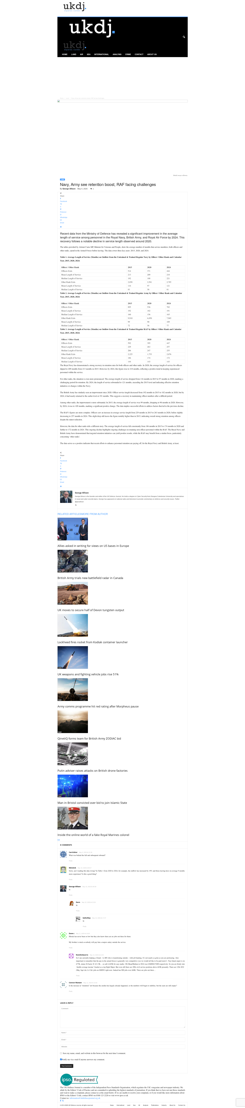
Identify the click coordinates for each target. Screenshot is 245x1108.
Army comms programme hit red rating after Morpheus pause (98, 706)
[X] (76, 505)
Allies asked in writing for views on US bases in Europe (93, 546)
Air (81, 54)
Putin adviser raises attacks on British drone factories (93, 770)
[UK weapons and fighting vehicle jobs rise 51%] (123, 657)
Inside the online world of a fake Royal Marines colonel (93, 835)
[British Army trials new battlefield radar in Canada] (123, 561)
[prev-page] (58, 840)
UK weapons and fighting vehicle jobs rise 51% (88, 674)
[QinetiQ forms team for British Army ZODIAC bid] (123, 721)
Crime (128, 54)
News (112, 1105)
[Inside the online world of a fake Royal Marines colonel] (123, 818)
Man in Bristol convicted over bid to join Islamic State (92, 803)
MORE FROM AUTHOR (95, 514)
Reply (70, 861)
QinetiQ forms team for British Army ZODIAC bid (89, 738)
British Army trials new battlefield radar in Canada (90, 578)
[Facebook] (61, 1100)
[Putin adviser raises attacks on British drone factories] (123, 753)
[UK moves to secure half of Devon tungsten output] (123, 593)
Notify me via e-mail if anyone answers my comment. (83, 1059)
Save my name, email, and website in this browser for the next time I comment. (94, 1053)
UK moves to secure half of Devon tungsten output (91, 610)
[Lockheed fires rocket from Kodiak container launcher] (123, 625)
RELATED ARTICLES (70, 514)
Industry (164, 1105)
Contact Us (181, 1105)
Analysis (117, 54)
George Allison (69, 188)
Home (64, 54)
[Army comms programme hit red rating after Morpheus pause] (123, 689)
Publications (155, 1105)
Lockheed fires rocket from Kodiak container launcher (93, 642)
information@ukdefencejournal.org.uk (85, 1098)
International (101, 54)
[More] (122, 227)
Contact (139, 54)
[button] (184, 37)
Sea (88, 54)
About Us (152, 54)
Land (73, 54)
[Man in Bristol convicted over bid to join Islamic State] (123, 786)
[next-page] (59, 840)
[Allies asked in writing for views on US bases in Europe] (123, 529)
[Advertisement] (122, 76)
